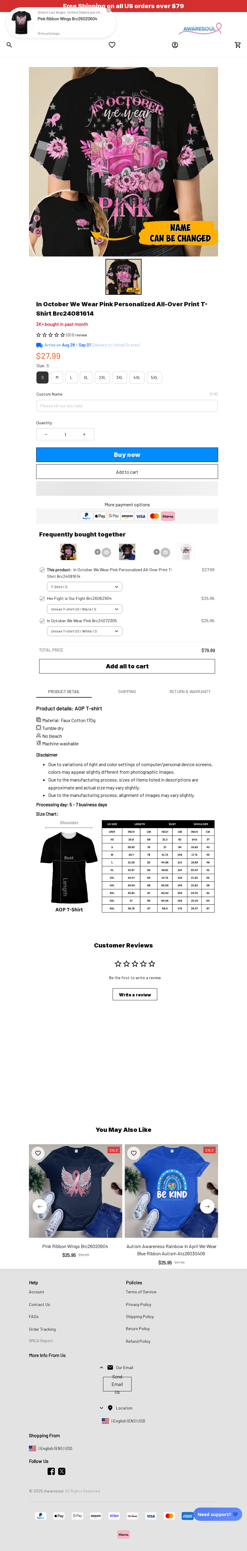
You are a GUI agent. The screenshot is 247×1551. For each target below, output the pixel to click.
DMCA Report (41, 1340)
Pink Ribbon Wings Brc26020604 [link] (67, 18)
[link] (21, 22)
